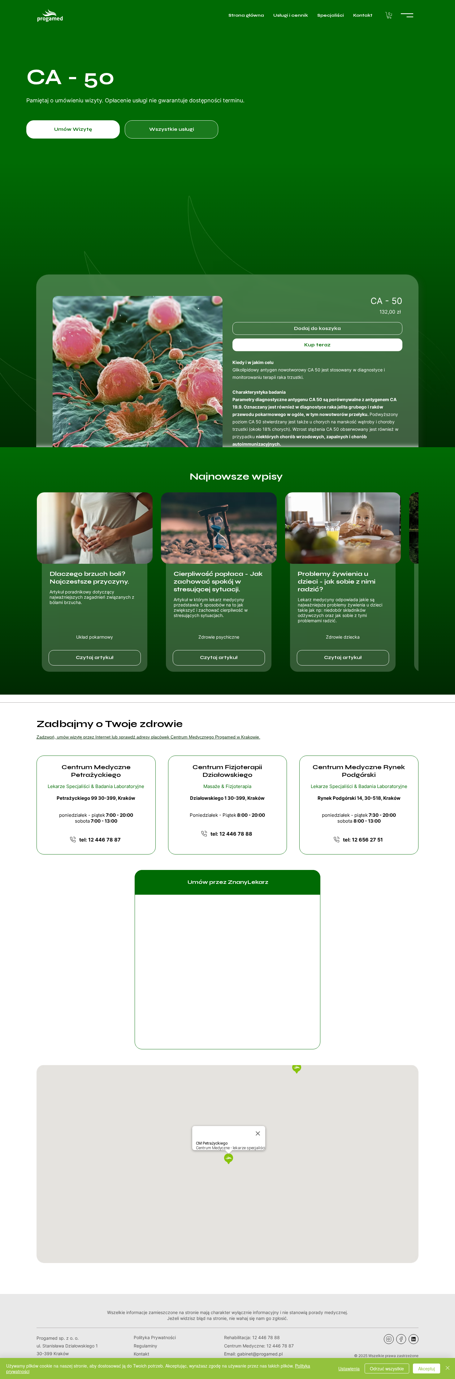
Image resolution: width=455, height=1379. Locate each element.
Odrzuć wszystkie (387, 1368)
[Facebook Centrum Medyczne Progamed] (401, 1339)
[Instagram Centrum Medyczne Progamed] (389, 1339)
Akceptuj (426, 1368)
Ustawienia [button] (349, 1368)
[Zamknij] (447, 1368)
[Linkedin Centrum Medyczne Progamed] (413, 1339)
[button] (389, 15)
